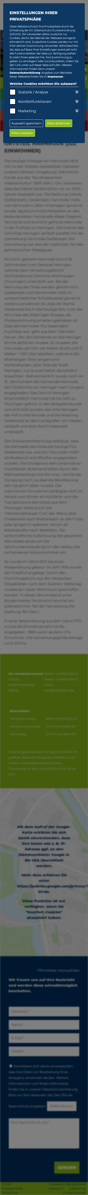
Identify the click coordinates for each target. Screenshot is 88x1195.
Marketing (27, 111)
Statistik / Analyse (33, 92)
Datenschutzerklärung (25, 72)
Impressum (55, 76)
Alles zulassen (22, 133)
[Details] (76, 91)
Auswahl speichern (26, 123)
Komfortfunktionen (34, 102)
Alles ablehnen (58, 123)
